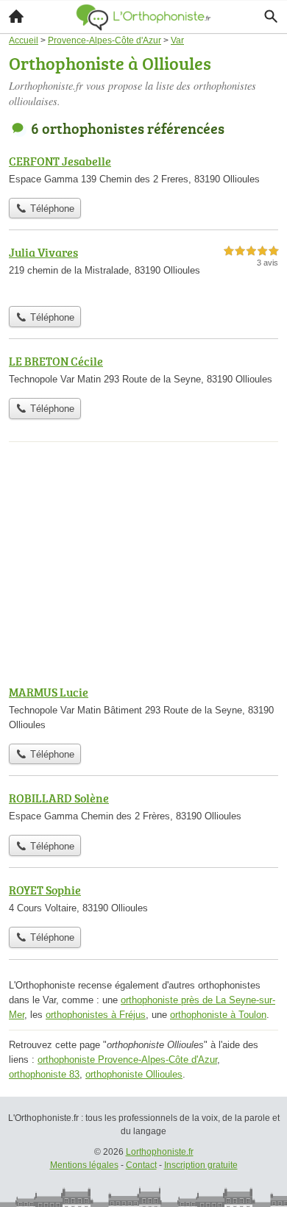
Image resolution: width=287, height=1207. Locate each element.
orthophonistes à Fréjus (96, 1014)
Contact (141, 1165)
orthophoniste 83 (44, 1074)
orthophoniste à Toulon (218, 1014)
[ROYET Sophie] (143, 900)
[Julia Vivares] (143, 271)
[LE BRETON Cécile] (143, 371)
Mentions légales (84, 1165)
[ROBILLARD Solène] (143, 808)
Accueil (16, 16)
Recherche (271, 16)
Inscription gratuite (201, 1165)
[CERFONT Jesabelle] (143, 171)
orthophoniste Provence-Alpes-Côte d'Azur (127, 1059)
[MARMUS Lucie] (143, 710)
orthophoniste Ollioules (134, 1074)
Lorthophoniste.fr (160, 1152)
